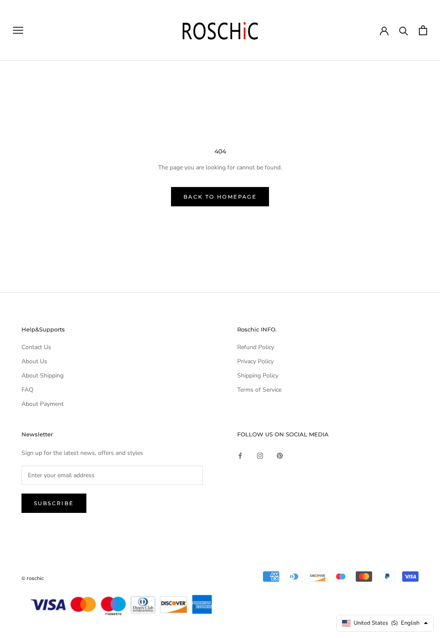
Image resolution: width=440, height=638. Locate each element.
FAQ (27, 390)
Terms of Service (259, 390)
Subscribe (54, 503)
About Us (34, 361)
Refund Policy (255, 347)
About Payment (42, 404)
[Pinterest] (280, 455)
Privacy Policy (255, 361)
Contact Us (36, 347)
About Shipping (42, 375)
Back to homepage (220, 196)
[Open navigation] (18, 30)
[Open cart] (423, 30)
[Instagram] (260, 455)
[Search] (403, 30)
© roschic (32, 578)
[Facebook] (240, 455)
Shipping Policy (257, 375)
